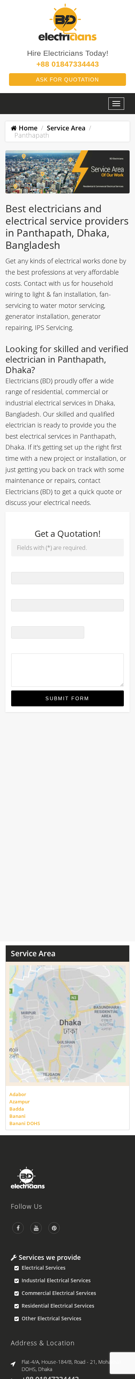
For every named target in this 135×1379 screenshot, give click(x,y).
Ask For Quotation (67, 79)
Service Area (66, 127)
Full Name (25, 565)
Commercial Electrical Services (59, 1293)
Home (27, 127)
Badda (16, 1109)
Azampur (19, 1101)
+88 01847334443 (67, 64)
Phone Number (31, 592)
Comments (25, 646)
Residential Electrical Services (58, 1305)
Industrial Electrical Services (56, 1280)
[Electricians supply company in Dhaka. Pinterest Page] (54, 1228)
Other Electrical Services (51, 1318)
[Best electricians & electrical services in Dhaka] (67, 21)
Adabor (17, 1094)
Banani (17, 1116)
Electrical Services (44, 1267)
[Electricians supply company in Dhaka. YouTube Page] (36, 1228)
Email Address (30, 619)
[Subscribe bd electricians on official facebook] (18, 1228)
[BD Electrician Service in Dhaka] (67, 1178)
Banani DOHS (24, 1123)
